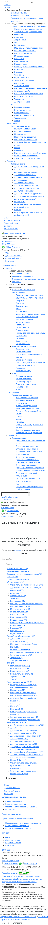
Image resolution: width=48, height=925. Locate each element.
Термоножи (19, 99)
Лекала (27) (15, 703)
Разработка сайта (9, 873)
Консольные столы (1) (19, 668)
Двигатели (18, 37)
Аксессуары (12, 123)
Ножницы (18, 150)
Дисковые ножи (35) (19, 639)
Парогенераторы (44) (19, 671)
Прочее (17, 209)
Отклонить (17, 923)
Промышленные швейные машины (17, 818)
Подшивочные (20, 64)
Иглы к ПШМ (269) (18, 760)
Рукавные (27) (16, 628)
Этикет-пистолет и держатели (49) (25, 719)
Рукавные (18, 72)
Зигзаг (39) (14, 598)
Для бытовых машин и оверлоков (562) (27, 725)
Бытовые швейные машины (14, 797)
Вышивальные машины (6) (18, 571)
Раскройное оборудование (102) (21, 636)
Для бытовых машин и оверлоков (29, 166)
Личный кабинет (11, 228)
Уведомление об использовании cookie (19, 881)
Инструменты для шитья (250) (23, 692)
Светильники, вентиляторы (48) (24, 717)
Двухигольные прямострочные (28, 31)
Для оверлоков (20, 180)
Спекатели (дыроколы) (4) (21, 655)
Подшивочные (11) (18, 620)
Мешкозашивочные (23, 53)
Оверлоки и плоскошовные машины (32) (24, 574)
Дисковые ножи (21, 83)
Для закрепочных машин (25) (23, 733)
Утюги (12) (14, 679)
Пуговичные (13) (17, 625)
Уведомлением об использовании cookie (18, 916)
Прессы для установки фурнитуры (29, 67)
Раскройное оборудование (22, 80)
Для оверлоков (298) (19, 738)
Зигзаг (17, 42)
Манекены (15, 21)
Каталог (7, 7)
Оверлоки (18, 34)
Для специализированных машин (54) (26, 755)
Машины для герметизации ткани (29, 48)
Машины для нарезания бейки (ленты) (31, 88)
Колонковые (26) (17, 601)
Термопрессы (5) (17, 676)
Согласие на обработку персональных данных (22, 879)
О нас (6, 218)
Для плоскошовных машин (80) (23, 744)
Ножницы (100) (16, 709)
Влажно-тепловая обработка (18, 828)
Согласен (5, 923)
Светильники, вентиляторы (26, 156)
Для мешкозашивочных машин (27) (25, 736)
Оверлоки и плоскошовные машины (27, 18)
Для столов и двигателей (25, 199)
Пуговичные (19, 69)
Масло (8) (14, 706)
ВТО (12, 104)
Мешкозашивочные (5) (20, 609)
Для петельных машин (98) (22, 741)
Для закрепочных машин (25, 174)
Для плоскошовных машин (26, 185)
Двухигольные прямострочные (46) (25, 587)
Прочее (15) (15, 768)
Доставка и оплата (12, 220)
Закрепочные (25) (18, 595)
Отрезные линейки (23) (20, 649)
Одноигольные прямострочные (28, 29)
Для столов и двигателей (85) (22, 757)
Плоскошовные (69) (18, 617)
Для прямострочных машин (26, 188)
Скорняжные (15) (17, 630)
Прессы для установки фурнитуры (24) (27, 622)
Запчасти (11, 161)
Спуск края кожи (21, 77)
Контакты (8, 226)
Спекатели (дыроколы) (24, 96)
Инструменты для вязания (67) (23, 695)
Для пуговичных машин (24, 191)
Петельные (19, 58)
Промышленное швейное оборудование (28, 26)
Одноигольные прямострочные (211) (26, 585)
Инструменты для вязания (25, 139)
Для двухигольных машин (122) (23, 730)
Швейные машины (19, 13)
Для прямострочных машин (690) (24, 746)
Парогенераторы (21, 112)
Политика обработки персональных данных (21, 876)
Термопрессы (20, 118)
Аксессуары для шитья (20, 126)
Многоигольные (21, 56)
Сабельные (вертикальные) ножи (28, 93)
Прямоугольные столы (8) (21, 674)
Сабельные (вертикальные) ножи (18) (26, 652)
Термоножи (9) (16, 657)
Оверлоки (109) (17, 590)
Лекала (17, 145)
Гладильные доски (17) (20, 666)
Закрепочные (20, 40)
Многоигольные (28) (19, 612)
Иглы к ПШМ (19, 201)
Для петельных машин (24, 182)
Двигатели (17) (16, 593)
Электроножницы (22, 102)
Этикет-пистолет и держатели (27, 158)
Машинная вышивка (23, 131)
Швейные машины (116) (17, 568)
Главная (7, 4)
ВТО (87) (10, 663)
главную (17, 550)
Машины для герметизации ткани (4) (26, 603)
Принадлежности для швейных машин (31, 153)
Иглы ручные (20, 134)
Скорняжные (19, 75)
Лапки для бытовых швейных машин (30, 142)
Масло (17, 147)
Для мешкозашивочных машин (28, 177)
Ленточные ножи (21, 85)
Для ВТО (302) (16, 728)
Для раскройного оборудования (28, 193)
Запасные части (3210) (16, 722)
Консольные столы (22, 110)
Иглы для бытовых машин (25, 129)
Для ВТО (18, 169)
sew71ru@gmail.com (10, 497)
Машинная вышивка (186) (21, 687)
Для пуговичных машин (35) (22, 749)
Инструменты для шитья (25, 137)
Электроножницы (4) (19, 660)
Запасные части (18, 164)
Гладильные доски (22, 107)
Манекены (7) (12, 576)
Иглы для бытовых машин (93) (23, 684)
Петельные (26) (17, 614)
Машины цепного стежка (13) (23, 606)
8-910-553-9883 (8, 241)
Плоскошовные (21, 61)
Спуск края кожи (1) (18, 633)
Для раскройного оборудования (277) (26, 752)
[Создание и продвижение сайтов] (24, 873)
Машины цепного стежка (25, 50)
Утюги (17, 120)
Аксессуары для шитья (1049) (19, 682)
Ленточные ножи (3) (19, 641)
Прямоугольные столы (24, 115)
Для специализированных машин (29, 196)
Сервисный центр (11, 223)
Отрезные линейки (22, 91)
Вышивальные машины (21, 15)
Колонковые (19, 45)
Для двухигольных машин (25, 172)
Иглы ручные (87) (17, 690)
